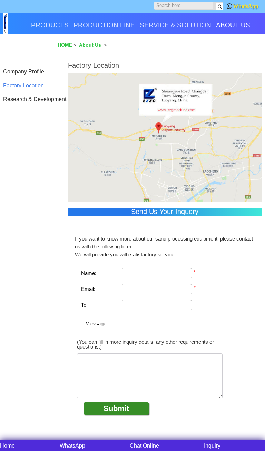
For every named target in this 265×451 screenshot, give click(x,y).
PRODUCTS (50, 25)
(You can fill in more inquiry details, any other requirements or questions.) (145, 344)
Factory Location (23, 85)
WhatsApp (245, 6)
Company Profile (23, 72)
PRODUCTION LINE (104, 25)
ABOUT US (233, 25)
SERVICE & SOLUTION (175, 25)
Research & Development (34, 99)
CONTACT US (27, 49)
